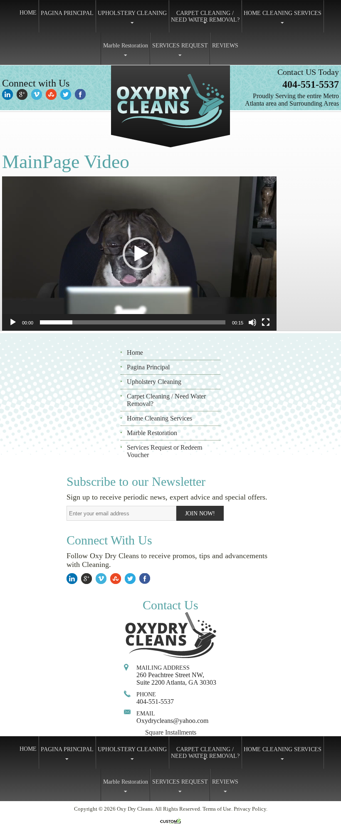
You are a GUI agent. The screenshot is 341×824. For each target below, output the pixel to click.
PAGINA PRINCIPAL (67, 13)
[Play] (13, 322)
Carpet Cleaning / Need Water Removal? (166, 400)
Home (135, 352)
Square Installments (170, 732)
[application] (139, 253)
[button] (139, 253)
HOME (28, 13)
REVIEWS (225, 45)
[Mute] (252, 322)
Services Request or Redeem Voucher (164, 451)
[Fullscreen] (266, 322)
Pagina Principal (148, 367)
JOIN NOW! (200, 513)
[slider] (132, 322)
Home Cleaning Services (159, 418)
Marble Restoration (125, 45)
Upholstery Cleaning (154, 381)
